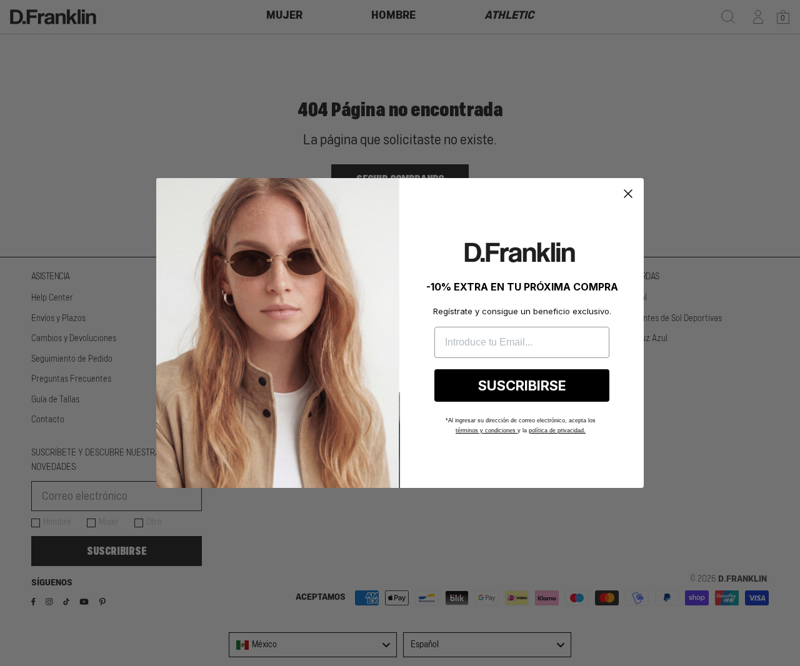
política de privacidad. (557, 430)
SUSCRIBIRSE (522, 385)
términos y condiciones (487, 430)
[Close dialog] (628, 193)
